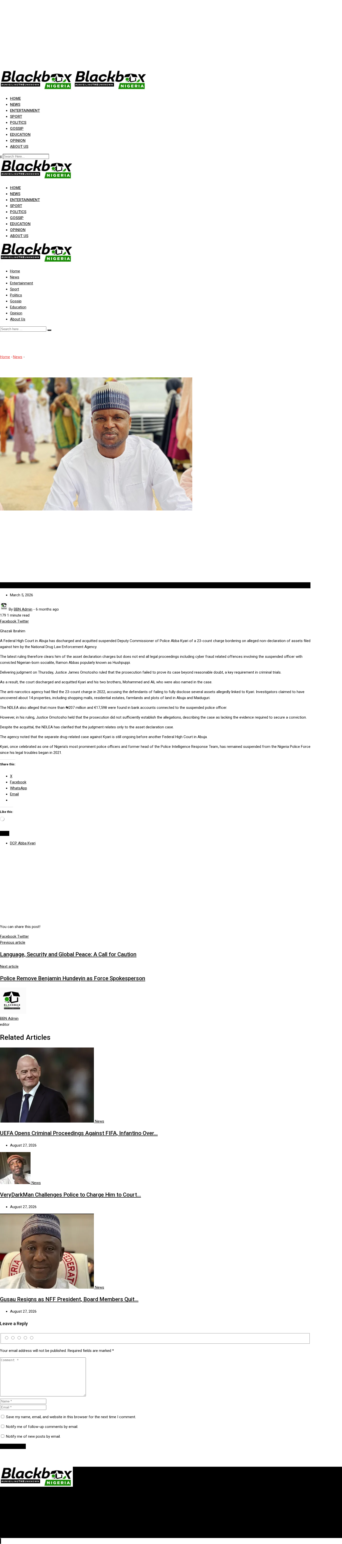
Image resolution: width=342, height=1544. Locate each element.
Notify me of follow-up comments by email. (42, 1426)
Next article (9, 966)
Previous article (12, 942)
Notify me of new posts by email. (33, 1436)
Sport (16, 116)
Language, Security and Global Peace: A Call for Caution (68, 954)
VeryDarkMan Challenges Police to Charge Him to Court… (70, 1195)
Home (15, 98)
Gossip (17, 128)
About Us (19, 146)
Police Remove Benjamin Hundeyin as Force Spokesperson (72, 978)
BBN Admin (9, 1018)
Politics (18, 122)
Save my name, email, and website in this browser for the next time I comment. (71, 1417)
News (15, 104)
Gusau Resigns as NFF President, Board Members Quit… (69, 1299)
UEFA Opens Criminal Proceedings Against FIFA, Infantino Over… (79, 1133)
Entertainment (25, 110)
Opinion (18, 140)
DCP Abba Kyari (23, 843)
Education (20, 134)
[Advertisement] (150, 35)
